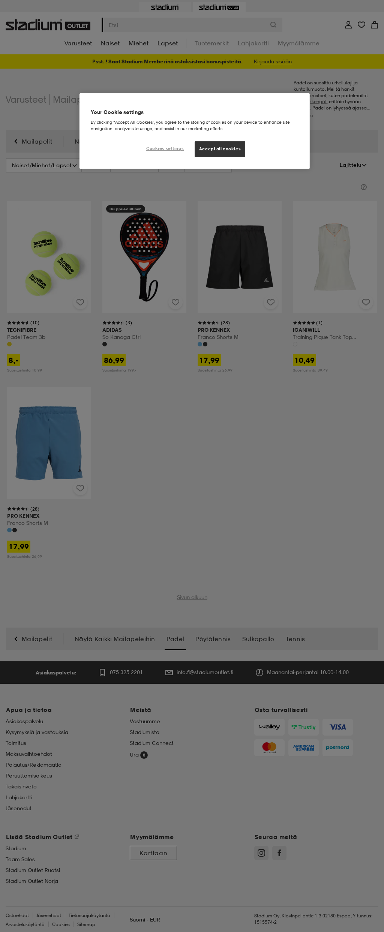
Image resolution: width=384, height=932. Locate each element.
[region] (195, 131)
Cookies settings (165, 148)
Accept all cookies (220, 148)
